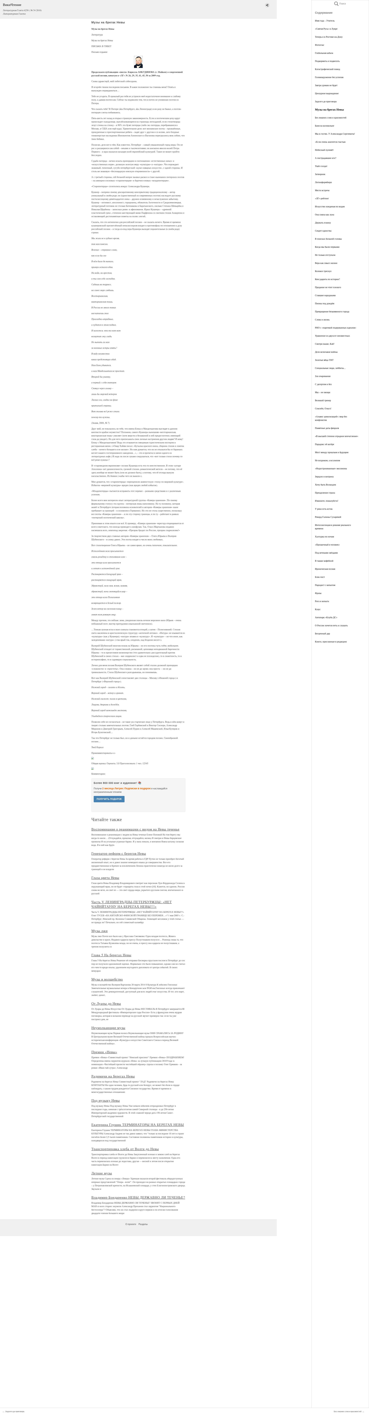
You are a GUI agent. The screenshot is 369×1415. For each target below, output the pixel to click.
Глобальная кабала (324, 52)
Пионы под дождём (324, 303)
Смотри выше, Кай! (324, 343)
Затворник (320, 174)
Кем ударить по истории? (327, 279)
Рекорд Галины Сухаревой (328, 516)
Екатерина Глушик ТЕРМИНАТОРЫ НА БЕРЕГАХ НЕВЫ (137, 1124)
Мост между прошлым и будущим (331, 452)
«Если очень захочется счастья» (330, 141)
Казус (318, 609)
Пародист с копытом (325, 584)
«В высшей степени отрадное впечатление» (336, 436)
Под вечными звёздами (326, 552)
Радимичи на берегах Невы (113, 1076)
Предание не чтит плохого (328, 287)
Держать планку (323, 222)
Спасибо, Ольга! (323, 408)
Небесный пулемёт (324, 149)
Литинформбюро (323, 182)
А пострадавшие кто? (325, 157)
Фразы (318, 593)
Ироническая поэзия (325, 568)
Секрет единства (323, 230)
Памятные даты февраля (327, 427)
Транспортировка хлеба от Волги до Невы (125, 1149)
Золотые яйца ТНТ (324, 359)
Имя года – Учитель (325, 20)
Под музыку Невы (105, 1100)
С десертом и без (323, 384)
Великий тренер (323, 400)
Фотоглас (319, 44)
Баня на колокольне (324, 125)
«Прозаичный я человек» (327, 544)
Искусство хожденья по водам (330, 206)
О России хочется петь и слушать (331, 625)
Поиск (339, 3)
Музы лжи (99, 930)
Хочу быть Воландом (325, 484)
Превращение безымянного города (332, 311)
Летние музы (101, 1173)
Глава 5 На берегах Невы (111, 955)
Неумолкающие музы (108, 1027)
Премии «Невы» (104, 1052)
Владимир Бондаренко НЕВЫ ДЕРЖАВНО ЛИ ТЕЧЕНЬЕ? (138, 1197)
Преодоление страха (325, 492)
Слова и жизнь (322, 319)
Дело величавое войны (326, 351)
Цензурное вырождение (327, 93)
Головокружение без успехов (329, 77)
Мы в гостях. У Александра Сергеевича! (335, 133)
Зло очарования (322, 376)
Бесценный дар (322, 633)
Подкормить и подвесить (327, 60)
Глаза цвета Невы (105, 877)
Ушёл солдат (321, 165)
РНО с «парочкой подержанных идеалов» (335, 327)
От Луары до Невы (106, 1003)
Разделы (143, 1224)
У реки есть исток (324, 508)
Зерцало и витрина (324, 476)
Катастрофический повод (327, 69)
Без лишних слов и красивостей (330, 117)
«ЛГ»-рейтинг (322, 198)
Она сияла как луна (324, 214)
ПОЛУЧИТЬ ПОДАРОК (109, 799)
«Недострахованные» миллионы (331, 468)
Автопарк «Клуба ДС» (326, 617)
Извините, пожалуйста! (326, 500)
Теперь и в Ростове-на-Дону (329, 36)
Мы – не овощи (322, 392)
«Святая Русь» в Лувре (326, 28)
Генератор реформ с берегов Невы (118, 853)
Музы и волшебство (107, 979)
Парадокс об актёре (324, 444)
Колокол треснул (323, 271)
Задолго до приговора (326, 101)
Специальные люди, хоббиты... (330, 367)
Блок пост (320, 576)
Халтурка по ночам (324, 536)
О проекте (130, 1224)
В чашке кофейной (324, 560)
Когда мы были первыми (327, 246)
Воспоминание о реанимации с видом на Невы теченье (135, 829)
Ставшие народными (325, 295)
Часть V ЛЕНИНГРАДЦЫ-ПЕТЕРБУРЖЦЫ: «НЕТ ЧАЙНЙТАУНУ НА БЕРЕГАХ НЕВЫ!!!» (131, 904)
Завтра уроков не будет (326, 85)
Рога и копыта (322, 601)
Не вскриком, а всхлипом (327, 460)
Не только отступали (325, 254)
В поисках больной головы (328, 238)
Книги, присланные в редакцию (331, 641)
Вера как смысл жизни (326, 262)
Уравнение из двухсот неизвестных (332, 335)
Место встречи (322, 190)
